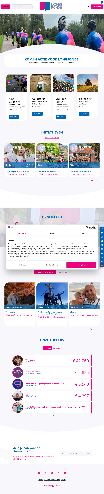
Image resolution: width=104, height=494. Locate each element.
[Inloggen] (88, 6)
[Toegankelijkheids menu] (102, 2)
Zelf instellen (50, 265)
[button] (5, 6)
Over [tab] (82, 233)
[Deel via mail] (102, 253)
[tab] (47, 348)
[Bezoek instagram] (45, 473)
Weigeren (22, 265)
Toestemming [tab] (21, 233)
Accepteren (82, 265)
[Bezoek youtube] (65, 473)
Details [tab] (52, 233)
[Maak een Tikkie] (102, 265)
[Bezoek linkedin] (52, 473)
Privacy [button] (40, 480)
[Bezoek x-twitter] (58, 473)
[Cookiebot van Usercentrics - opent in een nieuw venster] (87, 227)
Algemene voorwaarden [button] (52, 480)
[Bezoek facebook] (39, 473)
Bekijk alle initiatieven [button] (52, 138)
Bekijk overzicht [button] (63, 272)
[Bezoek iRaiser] (52, 486)
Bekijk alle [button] (52, 416)
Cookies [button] (63, 480)
